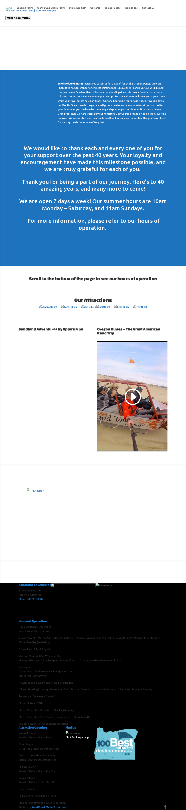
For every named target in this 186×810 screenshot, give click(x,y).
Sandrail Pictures (152, 505)
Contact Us (148, 8)
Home (8, 8)
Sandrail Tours (25, 8)
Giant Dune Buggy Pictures (113, 512)
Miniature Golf (77, 8)
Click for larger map (77, 737)
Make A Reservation (18, 17)
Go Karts (95, 8)
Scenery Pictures (112, 546)
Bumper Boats (112, 8)
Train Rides (131, 8)
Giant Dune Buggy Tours (51, 8)
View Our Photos (110, 478)
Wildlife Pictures (152, 537)
